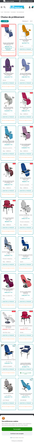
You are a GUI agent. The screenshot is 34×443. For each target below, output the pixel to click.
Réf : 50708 (26, 293)
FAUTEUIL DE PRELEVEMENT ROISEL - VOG (8, 219)
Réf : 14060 (8, 109)
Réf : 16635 (26, 217)
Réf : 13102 (26, 41)
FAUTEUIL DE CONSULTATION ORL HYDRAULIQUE (25, 255)
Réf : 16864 (26, 257)
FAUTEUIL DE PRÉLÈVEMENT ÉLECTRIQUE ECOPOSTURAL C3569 (25, 74)
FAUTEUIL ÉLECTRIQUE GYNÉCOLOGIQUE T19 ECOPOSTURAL (8, 108)
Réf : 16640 (26, 146)
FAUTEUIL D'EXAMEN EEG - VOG (25, 215)
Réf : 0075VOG (8, 327)
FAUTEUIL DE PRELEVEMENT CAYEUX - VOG (25, 179)
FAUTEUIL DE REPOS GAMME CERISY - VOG (25, 108)
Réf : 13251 (8, 290)
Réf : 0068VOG (25, 327)
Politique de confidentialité (17, 440)
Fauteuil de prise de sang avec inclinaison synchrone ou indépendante (25, 394)
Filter (5, 21)
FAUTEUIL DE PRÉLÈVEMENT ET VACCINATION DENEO (8, 289)
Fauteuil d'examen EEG (8, 393)
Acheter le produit (25, 49)
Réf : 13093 (8, 75)
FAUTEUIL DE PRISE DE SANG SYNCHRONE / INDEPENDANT (8, 142)
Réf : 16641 (8, 143)
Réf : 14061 (26, 75)
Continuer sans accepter (17, 433)
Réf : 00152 (26, 365)
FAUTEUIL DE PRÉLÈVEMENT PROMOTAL (25, 292)
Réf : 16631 (8, 253)
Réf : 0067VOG (8, 361)
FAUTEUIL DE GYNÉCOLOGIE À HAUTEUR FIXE (25, 40)
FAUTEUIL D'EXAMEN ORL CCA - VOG (8, 252)
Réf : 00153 (8, 45)
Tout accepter (17, 429)
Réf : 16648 (8, 220)
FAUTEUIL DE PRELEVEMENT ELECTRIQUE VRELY (25, 145)
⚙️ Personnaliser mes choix (17, 437)
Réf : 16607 (26, 109)
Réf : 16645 (26, 180)
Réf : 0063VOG (25, 395)
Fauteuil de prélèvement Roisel (25, 325)
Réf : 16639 (8, 183)
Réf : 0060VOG (8, 395)
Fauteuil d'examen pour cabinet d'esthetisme (8, 326)
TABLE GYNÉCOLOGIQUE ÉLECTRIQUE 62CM (8, 74)
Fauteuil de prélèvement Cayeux (8, 359)
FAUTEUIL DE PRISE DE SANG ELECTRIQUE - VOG (8, 182)
